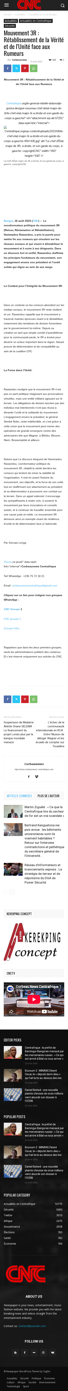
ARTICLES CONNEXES (19, 796)
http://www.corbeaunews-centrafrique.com (34, 769)
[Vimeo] (38, 777)
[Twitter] (16, 68)
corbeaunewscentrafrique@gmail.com (34, 585)
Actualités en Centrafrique (43, 14)
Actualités (20, 14)
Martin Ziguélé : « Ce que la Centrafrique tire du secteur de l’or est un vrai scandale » (44, 811)
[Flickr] (34, 1352)
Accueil (7, 14)
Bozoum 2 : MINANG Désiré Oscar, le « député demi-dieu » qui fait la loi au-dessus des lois (43, 1074)
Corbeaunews (19, 59)
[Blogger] (15, 1352)
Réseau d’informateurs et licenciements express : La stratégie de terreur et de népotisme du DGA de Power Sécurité (43, 873)
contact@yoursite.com (32, 1326)
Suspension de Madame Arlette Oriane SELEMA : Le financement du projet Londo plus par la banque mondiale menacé (19, 732)
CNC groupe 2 (12, 618)
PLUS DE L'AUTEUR (49, 796)
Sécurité (10, 25)
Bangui (8, 220)
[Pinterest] (25, 68)
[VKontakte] (52, 1352)
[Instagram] (43, 1352)
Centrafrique (13, 103)
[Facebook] (7, 68)
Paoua (8, 561)
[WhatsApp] (33, 68)
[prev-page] (6, 892)
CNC (35, 220)
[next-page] (12, 892)
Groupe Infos (11, 628)
